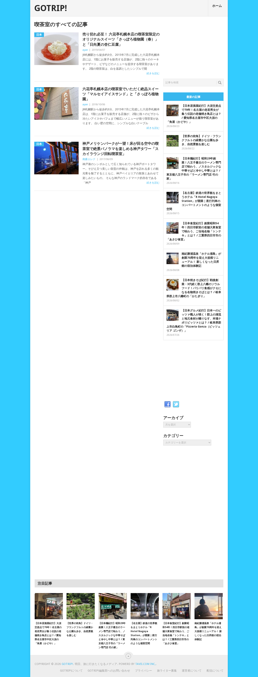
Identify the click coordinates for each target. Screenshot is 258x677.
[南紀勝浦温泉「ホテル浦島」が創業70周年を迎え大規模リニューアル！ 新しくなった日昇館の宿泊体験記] (209, 606)
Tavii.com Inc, (145, 664)
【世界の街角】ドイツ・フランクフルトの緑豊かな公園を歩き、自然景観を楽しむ (201, 140)
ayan (85, 49)
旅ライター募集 (167, 670)
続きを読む (153, 73)
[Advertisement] (193, 46)
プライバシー (143, 670)
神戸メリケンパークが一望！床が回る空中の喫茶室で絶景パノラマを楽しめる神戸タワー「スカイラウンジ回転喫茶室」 (120, 148)
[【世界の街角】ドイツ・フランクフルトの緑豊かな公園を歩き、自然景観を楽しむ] (81, 606)
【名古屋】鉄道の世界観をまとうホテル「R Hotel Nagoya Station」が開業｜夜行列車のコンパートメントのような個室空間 (193, 201)
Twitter (176, 404)
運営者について (192, 670)
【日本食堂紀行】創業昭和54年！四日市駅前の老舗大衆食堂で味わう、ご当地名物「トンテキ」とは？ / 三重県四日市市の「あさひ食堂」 (193, 231)
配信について (215, 670)
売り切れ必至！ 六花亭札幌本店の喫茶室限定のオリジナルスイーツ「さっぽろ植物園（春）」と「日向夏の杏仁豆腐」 (121, 39)
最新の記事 (193, 96)
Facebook (167, 404)
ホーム (217, 6)
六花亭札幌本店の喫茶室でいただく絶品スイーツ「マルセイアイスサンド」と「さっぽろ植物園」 (120, 94)
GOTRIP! (50, 8)
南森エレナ (89, 159)
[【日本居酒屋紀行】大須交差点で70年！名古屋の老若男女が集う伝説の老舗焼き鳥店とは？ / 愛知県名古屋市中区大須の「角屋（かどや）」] (49, 606)
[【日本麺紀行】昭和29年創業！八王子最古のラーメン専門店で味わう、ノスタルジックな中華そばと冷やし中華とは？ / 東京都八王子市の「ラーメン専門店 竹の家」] (113, 606)
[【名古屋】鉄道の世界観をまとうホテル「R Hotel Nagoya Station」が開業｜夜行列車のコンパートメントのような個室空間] (145, 606)
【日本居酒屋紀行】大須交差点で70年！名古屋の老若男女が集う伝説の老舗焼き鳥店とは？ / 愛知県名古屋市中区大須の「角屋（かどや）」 (193, 113)
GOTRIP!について (71, 670)
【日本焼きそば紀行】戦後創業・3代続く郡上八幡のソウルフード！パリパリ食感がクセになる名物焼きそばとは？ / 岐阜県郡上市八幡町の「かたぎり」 (193, 288)
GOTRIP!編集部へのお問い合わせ (109, 670)
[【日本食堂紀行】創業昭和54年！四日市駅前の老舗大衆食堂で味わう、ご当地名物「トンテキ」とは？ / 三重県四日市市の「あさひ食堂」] (176, 606)
